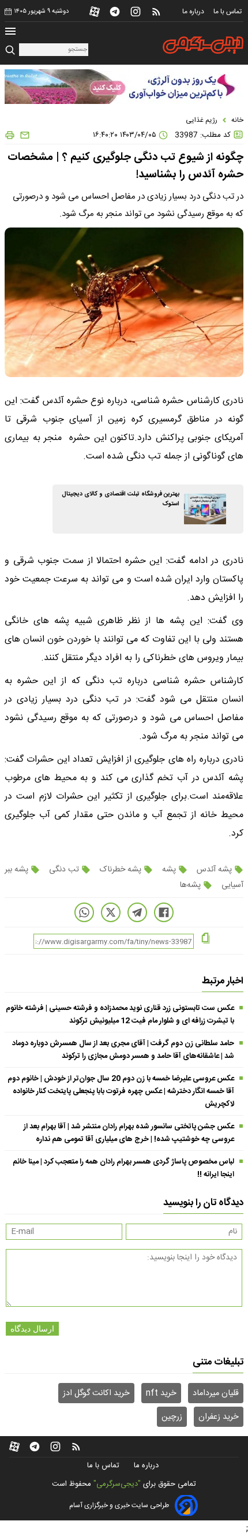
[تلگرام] (115, 11)
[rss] (156, 11)
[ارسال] (22, 135)
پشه (169, 870)
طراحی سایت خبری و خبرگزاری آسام (119, 1505)
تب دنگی (64, 870)
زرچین (171, 1417)
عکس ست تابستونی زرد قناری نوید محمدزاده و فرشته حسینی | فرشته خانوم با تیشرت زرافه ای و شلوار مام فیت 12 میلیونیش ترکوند (120, 1014)
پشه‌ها (191, 885)
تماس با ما (228, 11)
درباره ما (194, 11)
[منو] (10, 32)
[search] (12, 50)
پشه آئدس (214, 870)
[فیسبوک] (164, 912)
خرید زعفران (218, 1417)
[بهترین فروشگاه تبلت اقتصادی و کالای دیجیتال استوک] (205, 509)
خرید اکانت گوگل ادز (96, 1393)
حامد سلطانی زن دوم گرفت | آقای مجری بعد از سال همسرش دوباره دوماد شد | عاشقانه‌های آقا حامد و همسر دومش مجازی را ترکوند (123, 1049)
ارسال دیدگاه (32, 1328)
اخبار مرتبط (222, 981)
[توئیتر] (111, 912)
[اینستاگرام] (135, 11)
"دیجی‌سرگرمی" (117, 1484)
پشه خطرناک (120, 870)
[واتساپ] (84, 912)
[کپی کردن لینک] (206, 939)
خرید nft (161, 1393)
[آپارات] (94, 11)
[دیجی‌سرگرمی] (203, 45)
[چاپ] (10, 135)
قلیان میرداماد (216, 1393)
